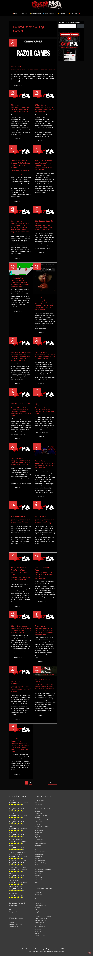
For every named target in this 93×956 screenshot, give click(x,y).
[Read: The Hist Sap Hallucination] (21, 672)
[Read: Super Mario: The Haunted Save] (21, 729)
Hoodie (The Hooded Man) (42, 819)
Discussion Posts (40, 168)
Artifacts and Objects (41, 225)
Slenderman (38, 845)
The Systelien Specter (19, 626)
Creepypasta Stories (14, 912)
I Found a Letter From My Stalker (18, 867)
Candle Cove (38, 806)
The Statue (38, 873)
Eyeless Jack (38, 813)
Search (80, 26)
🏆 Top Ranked (24, 13)
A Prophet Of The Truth (15, 886)
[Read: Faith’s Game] (45, 450)
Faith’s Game (40, 461)
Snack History (39, 924)
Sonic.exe (37, 850)
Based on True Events (17, 223)
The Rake (37, 867)
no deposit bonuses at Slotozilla (43, 914)
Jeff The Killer (39, 822)
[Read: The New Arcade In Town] (21, 343)
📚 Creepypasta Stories (48, 13)
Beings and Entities (16, 69)
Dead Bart (37, 811)
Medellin (37, 907)
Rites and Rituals (40, 304)
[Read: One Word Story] (21, 211)
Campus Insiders (39, 896)
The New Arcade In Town (21, 352)
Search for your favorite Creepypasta (69, 22)
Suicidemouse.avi (39, 854)
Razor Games (16, 66)
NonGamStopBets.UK (41, 918)
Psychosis (11, 800)
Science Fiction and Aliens (18, 355)
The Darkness (40, 516)
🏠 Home (15, 13)
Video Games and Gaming (30, 69)
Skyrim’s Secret (17, 458)
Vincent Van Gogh (40, 935)
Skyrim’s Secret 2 (42, 352)
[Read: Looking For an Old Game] (45, 558)
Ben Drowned (12, 813)
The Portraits (38, 865)
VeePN (37, 933)
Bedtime (11, 807)
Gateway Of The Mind (41, 815)
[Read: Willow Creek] (45, 96)
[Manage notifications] (89, 953)
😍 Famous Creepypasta (35, 13)
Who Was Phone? (39, 880)
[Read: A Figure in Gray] (21, 268)
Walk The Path (13, 893)
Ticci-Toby (12, 845)
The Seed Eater (39, 871)
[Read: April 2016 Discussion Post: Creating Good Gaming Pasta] (45, 151)
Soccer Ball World (40, 927)
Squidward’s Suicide (40, 852)
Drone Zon (38, 899)
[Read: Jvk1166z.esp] (45, 616)
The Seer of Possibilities (15, 839)
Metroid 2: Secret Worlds (20, 403)
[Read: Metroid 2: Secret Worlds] (21, 394)
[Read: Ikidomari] (45, 278)
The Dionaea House (40, 860)
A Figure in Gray (17, 278)
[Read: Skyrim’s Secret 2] (45, 343)
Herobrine (37, 817)
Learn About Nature (40, 905)
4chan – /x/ (12, 910)
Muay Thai (38, 912)
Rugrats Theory (39, 841)
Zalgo (36, 882)
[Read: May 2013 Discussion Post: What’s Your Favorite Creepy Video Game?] (21, 558)
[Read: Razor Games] (33, 51)
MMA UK (37, 909)
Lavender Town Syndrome (42, 826)
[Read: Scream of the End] (21, 507)
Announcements (15, 170)
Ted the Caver (38, 856)
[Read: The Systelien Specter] (21, 616)
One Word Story (17, 221)
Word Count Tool (13, 926)
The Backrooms (39, 858)
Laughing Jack (39, 824)
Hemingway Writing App (15, 924)
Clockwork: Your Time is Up (42, 809)
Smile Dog (38, 847)
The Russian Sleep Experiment (43, 869)
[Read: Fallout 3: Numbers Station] (45, 671)
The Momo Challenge (41, 862)
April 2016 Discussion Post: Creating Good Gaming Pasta (43, 163)
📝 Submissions (61, 13)
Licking (37, 828)
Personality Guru (39, 922)
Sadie (10, 826)
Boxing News (38, 894)
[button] (79, 13)
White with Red (39, 878)
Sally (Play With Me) (40, 843)
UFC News (38, 931)
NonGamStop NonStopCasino (43, 916)
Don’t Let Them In (14, 880)
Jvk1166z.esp (40, 626)
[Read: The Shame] (21, 96)
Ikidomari (39, 297)
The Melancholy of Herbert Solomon (19, 861)
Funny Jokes (38, 901)
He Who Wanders (13, 820)
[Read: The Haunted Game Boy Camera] (45, 211)
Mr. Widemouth (13, 832)
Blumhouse (38, 892)
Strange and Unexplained (18, 107)
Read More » (18, 86)
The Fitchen (38, 929)
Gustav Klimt (38, 903)
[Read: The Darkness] (45, 507)
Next (52, 783)
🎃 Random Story (73, 13)
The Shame (15, 105)
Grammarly (12, 922)
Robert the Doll (39, 839)
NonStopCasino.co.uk (41, 920)
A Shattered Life (13, 873)
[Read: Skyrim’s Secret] (21, 449)
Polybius (37, 835)
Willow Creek (40, 105)
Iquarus (38, 403)
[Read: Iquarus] (45, 394)
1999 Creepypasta (39, 800)
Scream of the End (18, 516)
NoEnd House (38, 832)
